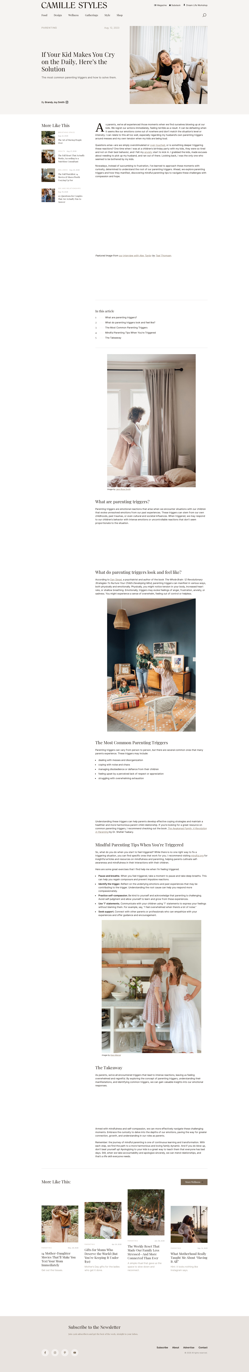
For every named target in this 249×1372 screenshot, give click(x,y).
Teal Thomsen (163, 255)
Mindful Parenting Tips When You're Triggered (130, 332)
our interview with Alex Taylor (135, 255)
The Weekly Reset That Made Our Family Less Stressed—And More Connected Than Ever (144, 1252)
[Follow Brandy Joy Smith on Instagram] (67, 102)
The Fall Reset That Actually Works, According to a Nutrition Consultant (71, 158)
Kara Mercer (115, 1055)
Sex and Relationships (69, 188)
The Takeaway (113, 337)
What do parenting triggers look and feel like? (130, 322)
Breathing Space (66, 132)
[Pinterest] (64, 1352)
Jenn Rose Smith (123, 489)
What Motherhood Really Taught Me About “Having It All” (189, 1257)
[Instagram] (55, 1352)
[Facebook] (45, 1352)
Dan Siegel (116, 579)
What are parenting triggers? (121, 317)
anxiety (148, 152)
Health (61, 151)
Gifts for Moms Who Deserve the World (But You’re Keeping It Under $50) (102, 1255)
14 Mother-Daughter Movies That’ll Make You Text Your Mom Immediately (59, 1259)
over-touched (157, 145)
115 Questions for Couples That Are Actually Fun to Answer (70, 199)
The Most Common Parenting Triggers (126, 327)
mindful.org (197, 855)
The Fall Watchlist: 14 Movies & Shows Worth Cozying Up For (69, 177)
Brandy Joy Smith (55, 102)
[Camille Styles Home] (75, 5)
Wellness (63, 170)
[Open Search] (204, 15)
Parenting (49, 27)
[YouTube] (74, 1352)
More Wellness (192, 1182)
